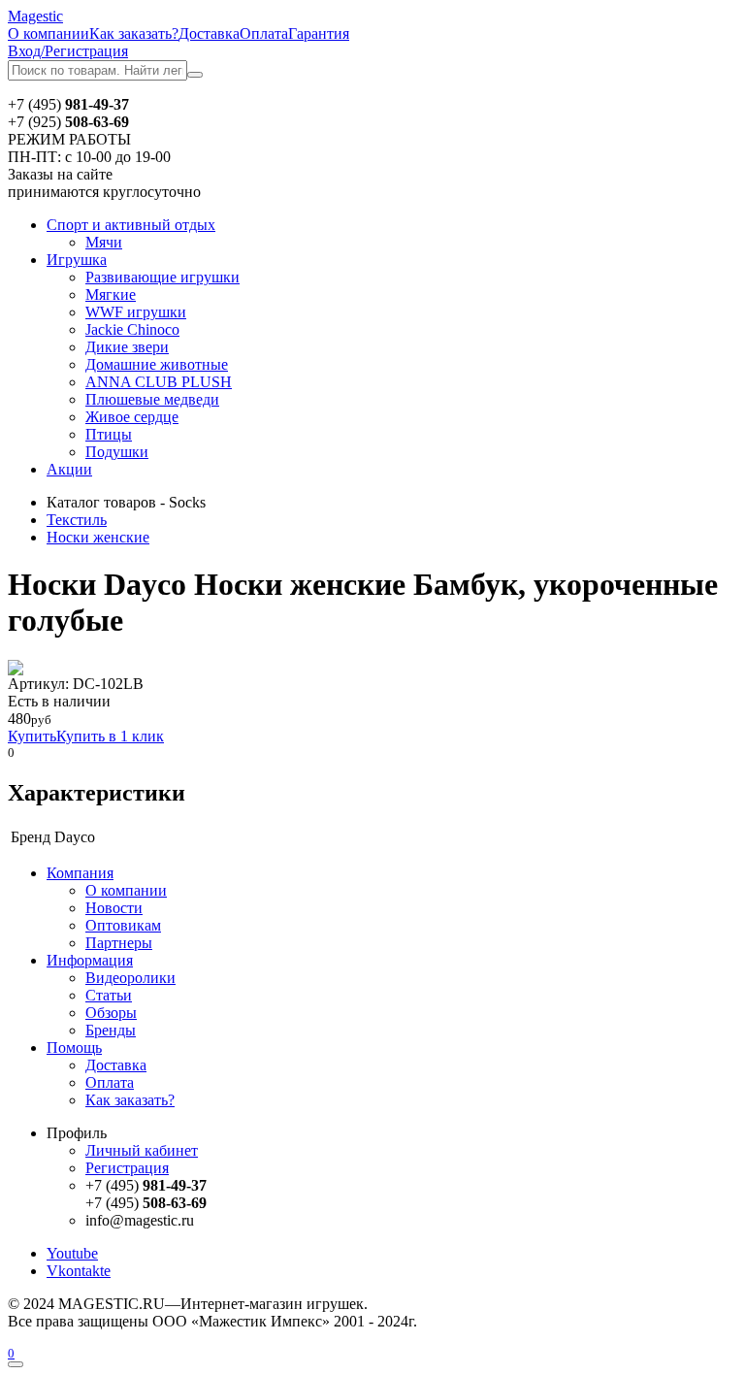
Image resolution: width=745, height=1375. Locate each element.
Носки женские (98, 537)
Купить (32, 736)
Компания (80, 873)
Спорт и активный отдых (131, 224)
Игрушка (77, 259)
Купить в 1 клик (110, 736)
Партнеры (118, 942)
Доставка (209, 33)
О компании (48, 33)
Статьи (108, 995)
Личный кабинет (141, 1150)
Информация (90, 960)
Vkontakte (79, 1270)
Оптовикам (123, 925)
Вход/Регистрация (68, 51)
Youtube (72, 1253)
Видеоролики (130, 977)
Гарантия (318, 33)
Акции (69, 469)
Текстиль (77, 519)
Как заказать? (133, 33)
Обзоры (111, 1012)
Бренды (110, 1030)
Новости (114, 908)
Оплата (264, 33)
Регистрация (127, 1168)
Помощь (74, 1047)
